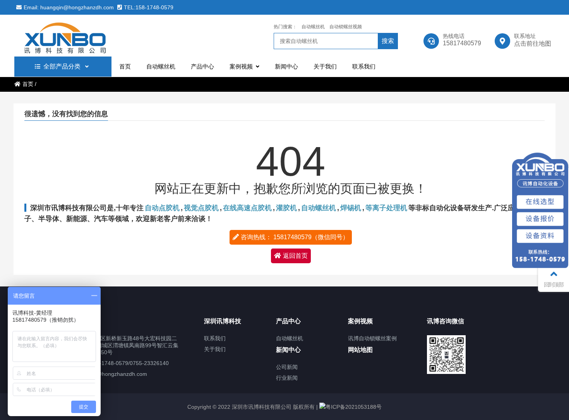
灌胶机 (286, 208)
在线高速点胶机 (247, 208)
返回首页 (295, 255)
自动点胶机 (162, 208)
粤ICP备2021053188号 (354, 407)
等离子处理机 (386, 208)
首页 (27, 84)
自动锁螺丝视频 (345, 26)
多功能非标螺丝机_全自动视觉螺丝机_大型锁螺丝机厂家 (81, 35)
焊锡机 (350, 208)
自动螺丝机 (313, 26)
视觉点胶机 (201, 208)
